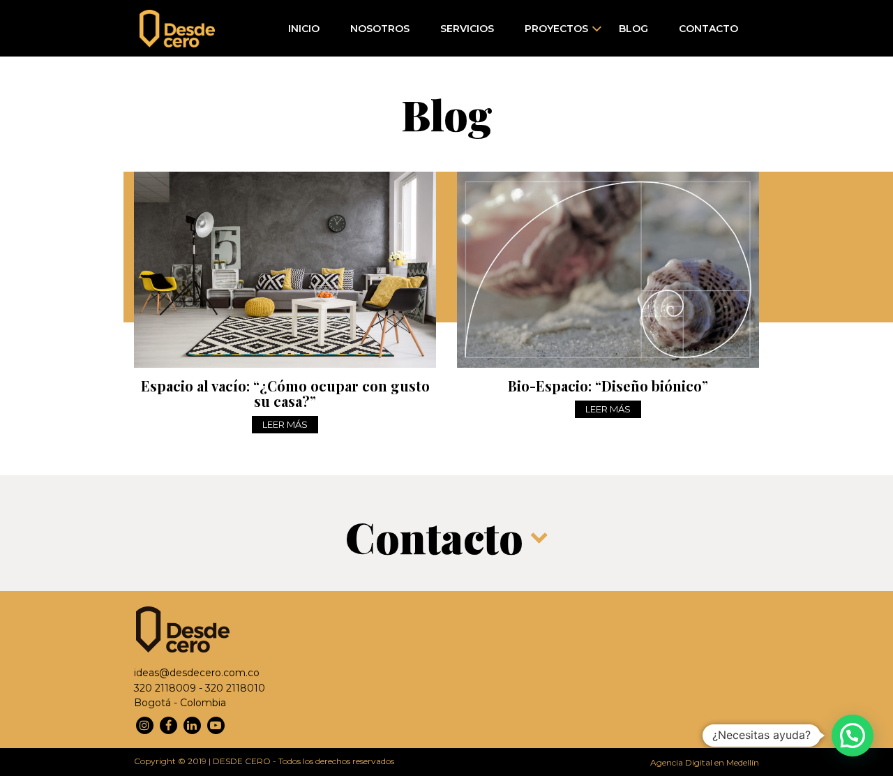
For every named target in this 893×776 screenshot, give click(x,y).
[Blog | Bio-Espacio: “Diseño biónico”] (608, 270)
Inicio (304, 28)
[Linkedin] (192, 725)
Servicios (467, 28)
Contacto (708, 28)
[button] (852, 735)
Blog (633, 28)
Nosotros (380, 28)
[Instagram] (144, 725)
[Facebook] (168, 725)
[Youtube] (216, 725)
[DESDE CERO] (177, 28)
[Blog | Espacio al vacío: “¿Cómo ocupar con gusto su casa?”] (285, 270)
